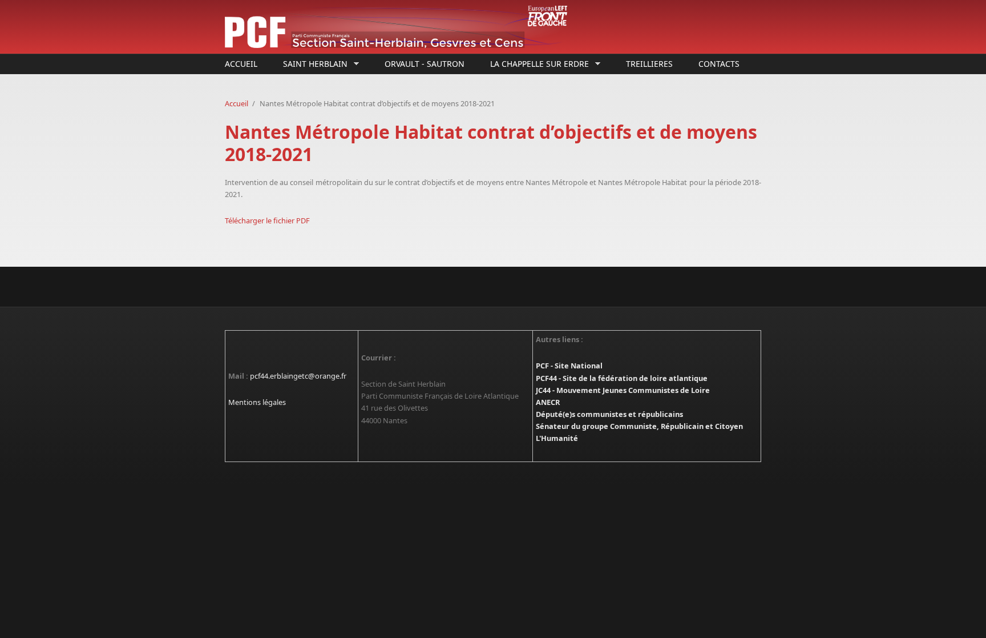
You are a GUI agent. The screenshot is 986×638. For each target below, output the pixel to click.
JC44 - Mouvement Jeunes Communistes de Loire (623, 390)
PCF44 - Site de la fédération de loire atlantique (622, 378)
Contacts (719, 63)
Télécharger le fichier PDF (267, 220)
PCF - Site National (569, 365)
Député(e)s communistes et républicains (609, 414)
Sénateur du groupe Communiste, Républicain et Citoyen (639, 426)
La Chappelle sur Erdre (536, 64)
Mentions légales (257, 402)
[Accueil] (402, 27)
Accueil (241, 63)
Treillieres (649, 63)
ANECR (548, 402)
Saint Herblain (312, 64)
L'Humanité (557, 438)
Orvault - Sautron (424, 63)
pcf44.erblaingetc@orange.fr (298, 376)
